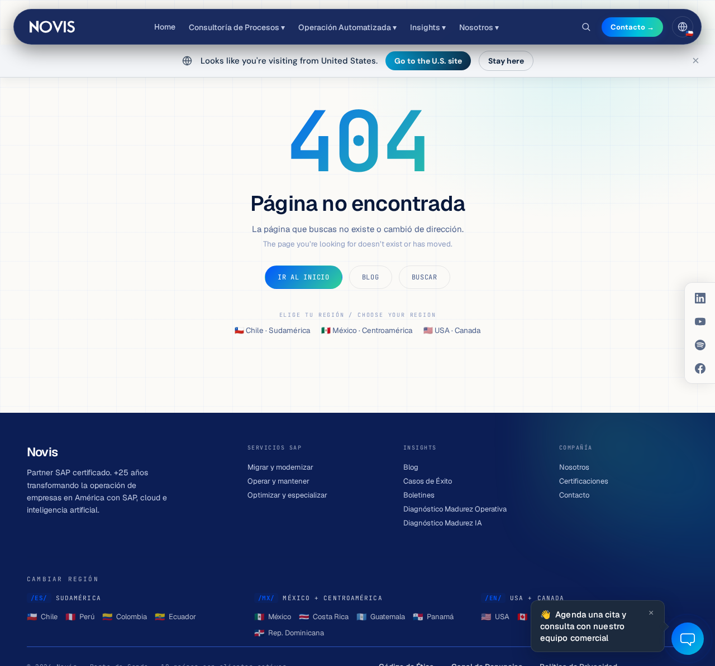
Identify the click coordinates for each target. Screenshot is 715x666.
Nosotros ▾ (479, 27)
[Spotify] (700, 345)
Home (164, 27)
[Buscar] (586, 27)
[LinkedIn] (700, 298)
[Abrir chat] (687, 638)
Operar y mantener (278, 481)
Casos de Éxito (427, 481)
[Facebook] (700, 368)
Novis (53, 27)
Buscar (424, 277)
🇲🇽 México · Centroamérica (366, 330)
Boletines (419, 495)
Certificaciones (583, 481)
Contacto (574, 495)
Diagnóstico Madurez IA (442, 523)
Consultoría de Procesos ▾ (237, 27)
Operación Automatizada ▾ (347, 27)
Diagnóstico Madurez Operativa (455, 509)
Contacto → (632, 27)
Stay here (506, 61)
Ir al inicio (304, 277)
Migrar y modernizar (280, 467)
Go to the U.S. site (428, 61)
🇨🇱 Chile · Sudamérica (272, 330)
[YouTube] (700, 321)
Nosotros (574, 467)
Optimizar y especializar (287, 495)
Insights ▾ (428, 27)
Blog (370, 277)
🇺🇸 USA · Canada (451, 330)
